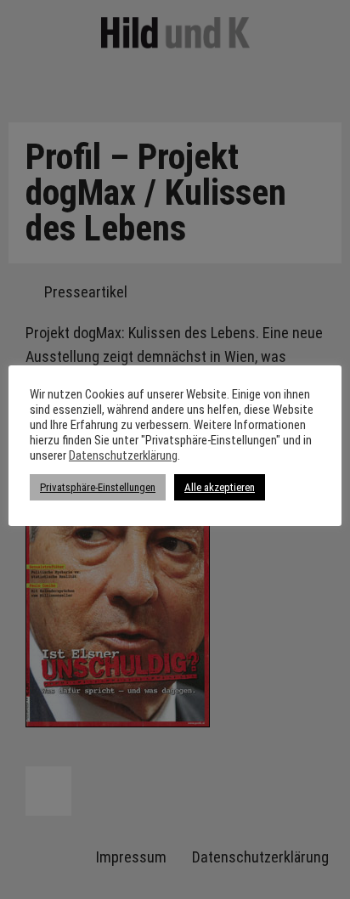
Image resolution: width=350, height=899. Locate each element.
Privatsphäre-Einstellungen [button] (97, 487)
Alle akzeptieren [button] (219, 487)
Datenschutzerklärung (123, 455)
